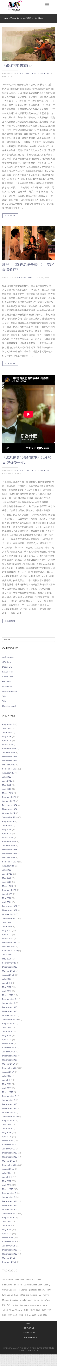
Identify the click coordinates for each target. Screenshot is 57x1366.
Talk (30, 278)
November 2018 (9, 1011)
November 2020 (9, 942)
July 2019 (6, 979)
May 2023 (6, 878)
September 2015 (10, 1165)
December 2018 (9, 1007)
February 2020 (9, 963)
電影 (34, 1315)
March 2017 (7, 1092)
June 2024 (7, 825)
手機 (49, 1310)
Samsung (24, 1305)
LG (40, 1295)
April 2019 (7, 991)
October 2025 (8, 765)
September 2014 (10, 1213)
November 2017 (9, 1060)
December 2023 (9, 849)
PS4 (8, 1305)
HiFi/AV (41, 1290)
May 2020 (6, 959)
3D (3, 1280)
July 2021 (6, 922)
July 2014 (6, 1221)
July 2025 (6, 777)
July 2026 (6, 728)
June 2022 (7, 894)
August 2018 (8, 1023)
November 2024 (9, 809)
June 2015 (7, 1177)
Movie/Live (45, 1300)
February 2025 (9, 797)
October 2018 (8, 1015)
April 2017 (7, 1088)
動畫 (44, 1310)
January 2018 (8, 1052)
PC (3, 1305)
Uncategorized (9, 706)
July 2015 (6, 1173)
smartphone (35, 1305)
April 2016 (7, 1136)
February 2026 (9, 748)
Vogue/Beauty (15, 1310)
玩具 (15, 1315)
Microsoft (6, 1300)
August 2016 (8, 1120)
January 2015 (8, 1197)
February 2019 (9, 999)
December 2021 (9, 906)
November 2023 (9, 853)
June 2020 (7, 955)
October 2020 (8, 946)
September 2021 (10, 918)
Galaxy (47, 1285)
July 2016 (6, 1124)
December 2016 (9, 1104)
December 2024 (9, 805)
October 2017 (8, 1064)
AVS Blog (22, 278)
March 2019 (7, 995)
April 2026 (7, 740)
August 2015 (8, 1169)
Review (15, 1305)
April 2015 (7, 1185)
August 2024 (8, 821)
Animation (19, 1280)
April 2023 (7, 882)
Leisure (33, 1295)
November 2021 (9, 910)
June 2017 (7, 1080)
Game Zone (7, 676)
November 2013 (9, 1254)
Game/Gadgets (9, 1290)
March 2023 (7, 886)
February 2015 (9, 1193)
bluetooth (18, 1285)
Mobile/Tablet (26, 1300)
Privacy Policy (29, 1333)
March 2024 (7, 837)
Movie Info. (23, 73)
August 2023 (8, 866)
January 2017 (8, 1100)
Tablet (5, 1310)
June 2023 (7, 874)
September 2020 (10, 951)
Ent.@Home (7, 672)
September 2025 (10, 769)
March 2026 (7, 744)
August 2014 (8, 1217)
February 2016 (9, 1145)
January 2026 (8, 752)
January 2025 (8, 801)
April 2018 (7, 1039)
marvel (46, 1295)
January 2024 (8, 845)
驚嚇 (45, 1315)
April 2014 (7, 1233)
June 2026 (7, 732)
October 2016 (8, 1112)
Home (28, 1323)
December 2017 (9, 1056)
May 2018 (6, 1035)
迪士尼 (27, 1315)
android (9, 1280)
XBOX (26, 1310)
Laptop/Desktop (21, 1295)
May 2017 (6, 1084)
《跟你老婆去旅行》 (18, 65)
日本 (4, 1315)
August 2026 (8, 724)
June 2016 (7, 1128)
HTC (48, 1290)
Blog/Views (7, 1285)
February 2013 (9, 1262)
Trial (4, 701)
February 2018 (9, 1048)
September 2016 (10, 1116)
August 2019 (8, 975)
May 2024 (6, 829)
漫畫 (10, 1315)
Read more (10, 216)
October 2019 (8, 971)
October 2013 (8, 1258)
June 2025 (7, 781)
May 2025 (6, 785)
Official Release (40, 73)
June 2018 (7, 1031)
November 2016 (9, 1108)
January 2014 (8, 1246)
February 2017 (9, 1096)
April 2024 (7, 833)
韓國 (40, 1315)
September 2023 (10, 862)
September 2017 (10, 1068)
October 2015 (8, 1161)
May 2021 (6, 930)
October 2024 (8, 813)
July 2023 (6, 870)
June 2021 (7, 926)
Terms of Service (29, 1338)
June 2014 (7, 1225)
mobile (15, 1300)
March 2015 (7, 1189)
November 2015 (9, 1157)
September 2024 (10, 817)
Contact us (29, 1328)
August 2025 (8, 773)
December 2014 (9, 1201)
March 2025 (7, 793)
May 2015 (6, 1181)
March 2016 (7, 1140)
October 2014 (8, 1209)
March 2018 (7, 1043)
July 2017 (6, 1076)
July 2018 (6, 1027)
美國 (21, 1315)
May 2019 (6, 987)
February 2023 (9, 890)
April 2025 (7, 789)
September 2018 (10, 1019)
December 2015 (9, 1153)
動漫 (38, 1310)
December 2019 (9, 967)
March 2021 (7, 938)
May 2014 (6, 1229)
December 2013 (9, 1250)
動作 (33, 1310)
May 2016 (6, 1132)
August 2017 (8, 1072)
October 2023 (8, 858)
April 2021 (7, 934)
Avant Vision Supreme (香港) (17, 18)
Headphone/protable (27, 1290)
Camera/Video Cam (33, 1285)
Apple (28, 1280)
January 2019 (8, 1003)
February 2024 (9, 841)
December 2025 (9, 756)
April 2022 (7, 902)
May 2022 (6, 898)
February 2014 (9, 1242)
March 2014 (7, 1238)
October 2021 (8, 914)
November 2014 (9, 1205)
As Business (7, 657)
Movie (36, 1300)
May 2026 (6, 736)
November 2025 (9, 761)
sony (45, 1305)
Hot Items (6, 681)
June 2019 (7, 983)
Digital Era (7, 667)
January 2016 (8, 1149)
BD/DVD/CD (37, 1280)
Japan (10, 1295)
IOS (4, 1295)
